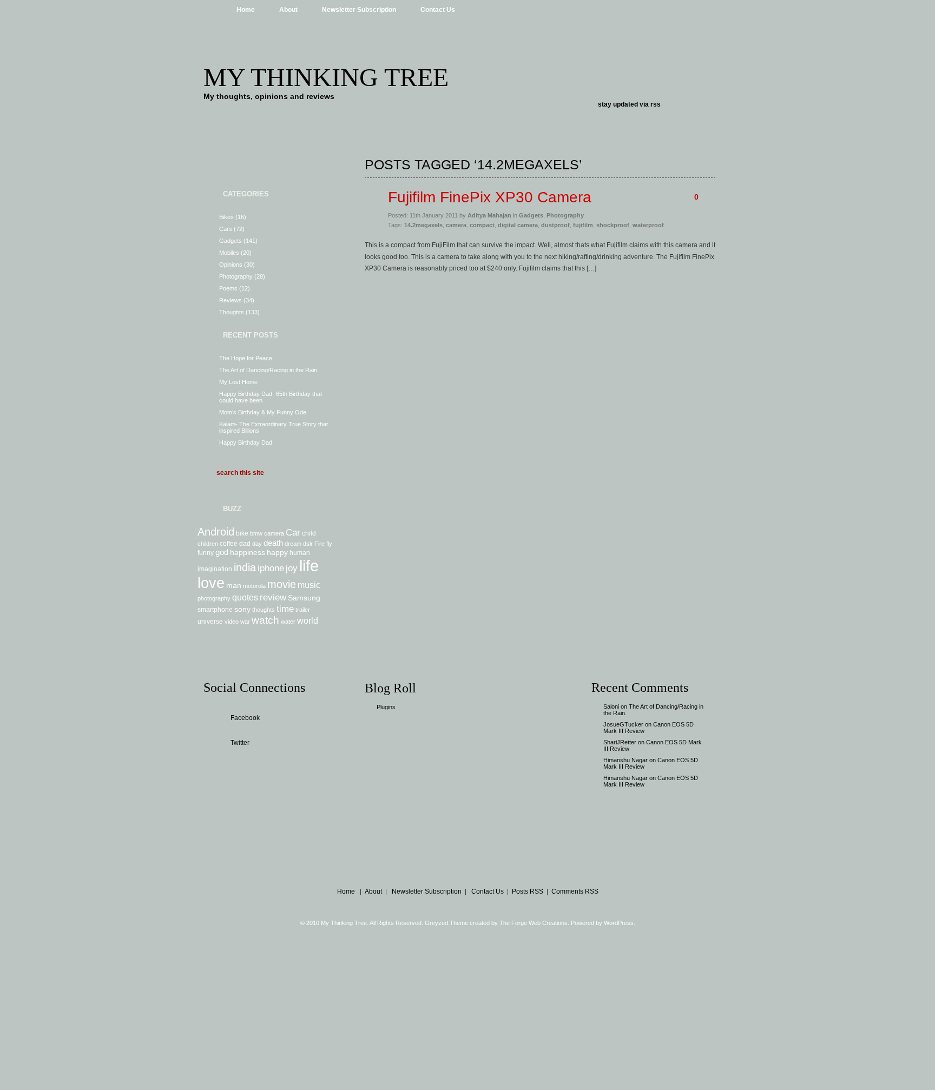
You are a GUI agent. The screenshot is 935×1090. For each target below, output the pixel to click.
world (307, 620)
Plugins (386, 707)
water (288, 621)
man (233, 585)
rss (655, 104)
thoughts (263, 609)
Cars (225, 229)
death (273, 542)
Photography (236, 276)
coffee (229, 543)
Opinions (230, 264)
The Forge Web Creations (533, 923)
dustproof (555, 225)
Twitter (240, 743)
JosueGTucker (623, 724)
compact (482, 225)
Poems (228, 288)
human (299, 553)
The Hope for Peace (245, 358)
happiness (247, 552)
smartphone (215, 609)
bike (242, 533)
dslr (308, 543)
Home (245, 10)
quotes (245, 597)
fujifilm (583, 225)
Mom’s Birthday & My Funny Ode (262, 412)
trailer (302, 609)
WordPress (619, 923)
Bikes (226, 217)
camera (274, 533)
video (232, 621)
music (309, 585)
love (211, 583)
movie (281, 584)
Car (293, 532)
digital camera (518, 225)
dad (245, 543)
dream (293, 543)
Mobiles (229, 252)
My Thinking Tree (326, 77)
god (221, 552)
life (309, 565)
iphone (271, 568)
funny (205, 553)
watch (265, 620)
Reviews (230, 300)
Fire (319, 543)
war (245, 621)
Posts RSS (527, 891)
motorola (254, 586)
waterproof (648, 225)
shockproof (612, 225)
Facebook (245, 718)
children (207, 543)
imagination (214, 569)
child (309, 533)
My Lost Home (238, 382)
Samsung (304, 597)
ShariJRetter (619, 742)
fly (329, 543)
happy (277, 552)
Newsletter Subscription (359, 10)
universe (210, 621)
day (257, 543)
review (273, 597)
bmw (256, 533)
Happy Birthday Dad (245, 442)
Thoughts (231, 312)
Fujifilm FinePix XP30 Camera (489, 197)
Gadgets (230, 240)
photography (214, 598)
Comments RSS (574, 891)
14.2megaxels (423, 225)
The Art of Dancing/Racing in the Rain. (269, 370)
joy (292, 568)
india (245, 567)
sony (242, 609)
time (285, 608)
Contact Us (437, 10)
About (288, 10)
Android (215, 532)
